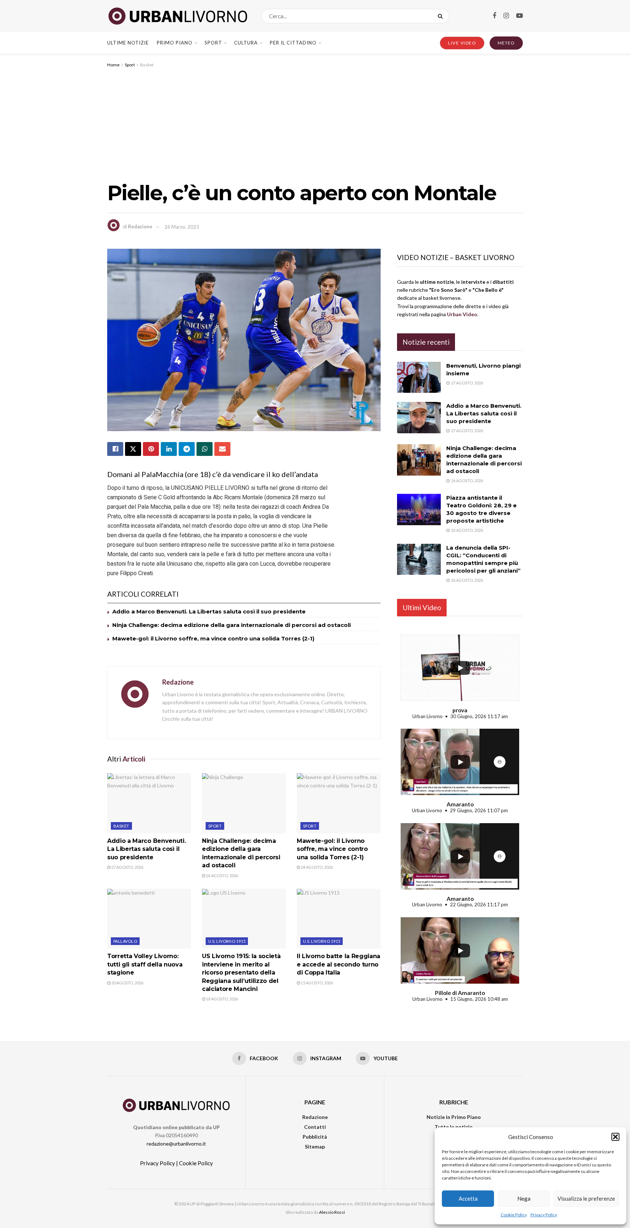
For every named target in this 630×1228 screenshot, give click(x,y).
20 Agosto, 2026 (126, 982)
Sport (213, 43)
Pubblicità (315, 1137)
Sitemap (315, 1146)
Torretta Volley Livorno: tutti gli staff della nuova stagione (144, 964)
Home (113, 64)
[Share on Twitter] (133, 449)
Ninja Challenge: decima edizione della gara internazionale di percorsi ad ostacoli (231, 624)
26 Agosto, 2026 (221, 875)
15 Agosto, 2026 (316, 982)
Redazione (140, 227)
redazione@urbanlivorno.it (176, 1143)
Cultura (246, 43)
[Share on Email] (222, 449)
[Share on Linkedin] (169, 449)
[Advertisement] (315, 124)
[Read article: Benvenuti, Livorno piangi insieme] (419, 377)
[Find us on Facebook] (494, 16)
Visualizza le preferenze (586, 1198)
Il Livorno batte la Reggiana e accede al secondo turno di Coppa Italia (338, 964)
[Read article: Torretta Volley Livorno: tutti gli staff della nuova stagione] (149, 919)
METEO (506, 43)
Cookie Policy (514, 1214)
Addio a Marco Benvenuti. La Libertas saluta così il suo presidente (209, 611)
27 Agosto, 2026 (126, 867)
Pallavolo (125, 941)
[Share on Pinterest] (151, 449)
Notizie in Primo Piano (454, 1117)
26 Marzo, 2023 (181, 227)
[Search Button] (441, 16)
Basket (146, 64)
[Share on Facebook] (115, 449)
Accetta (468, 1198)
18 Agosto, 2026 (221, 998)
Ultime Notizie (128, 43)
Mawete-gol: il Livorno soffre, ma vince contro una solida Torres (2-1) (213, 638)
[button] (615, 1136)
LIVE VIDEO (462, 43)
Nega (523, 1198)
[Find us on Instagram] (506, 16)
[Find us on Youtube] (519, 16)
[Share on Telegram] (187, 449)
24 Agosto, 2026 (316, 867)
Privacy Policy (543, 1214)
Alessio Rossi (332, 1212)
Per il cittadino (293, 43)
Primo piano (174, 43)
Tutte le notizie (453, 1127)
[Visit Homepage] (178, 16)
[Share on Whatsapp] (205, 449)
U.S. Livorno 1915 (226, 941)
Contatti (315, 1127)
